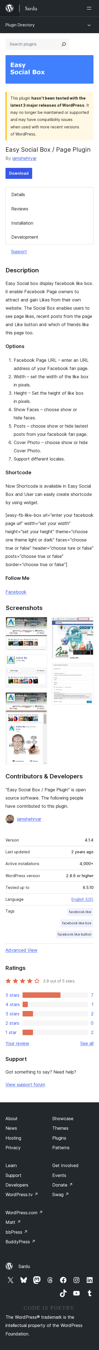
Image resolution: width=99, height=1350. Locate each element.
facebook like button (74, 934)
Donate (62, 1185)
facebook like (80, 912)
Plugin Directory (20, 24)
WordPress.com (24, 1212)
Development (24, 237)
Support (19, 251)
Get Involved (65, 1165)
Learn (11, 1165)
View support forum (25, 1084)
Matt (13, 1222)
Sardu (24, 1266)
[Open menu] (90, 8)
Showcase (62, 1118)
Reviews (19, 208)
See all (87, 1043)
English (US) (83, 899)
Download (19, 173)
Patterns (61, 1147)
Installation (22, 223)
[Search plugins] (63, 44)
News (11, 1128)
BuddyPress (20, 1241)
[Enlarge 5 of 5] (86, 670)
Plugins (59, 1138)
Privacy (13, 1147)
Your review (17, 1043)
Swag (60, 1194)
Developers (17, 1185)
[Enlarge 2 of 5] (40, 662)
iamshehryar (24, 158)
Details (18, 194)
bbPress (17, 1232)
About (12, 1118)
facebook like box (76, 923)
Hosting (13, 1138)
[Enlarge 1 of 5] (40, 624)
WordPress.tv (22, 1194)
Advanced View (21, 950)
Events (59, 1175)
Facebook (16, 592)
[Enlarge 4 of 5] (86, 624)
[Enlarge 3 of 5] (40, 699)
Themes (60, 1128)
